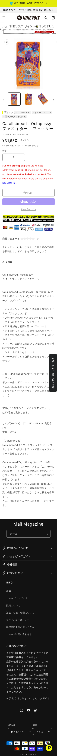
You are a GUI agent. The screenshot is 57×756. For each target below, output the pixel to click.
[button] (3, 17)
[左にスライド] (3, 99)
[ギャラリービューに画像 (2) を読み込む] (28, 99)
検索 (8, 591)
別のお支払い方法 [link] (28, 209)
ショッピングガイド (16, 598)
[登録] (47, 534)
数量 (4, 151)
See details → (10, 182)
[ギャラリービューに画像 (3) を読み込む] (42, 99)
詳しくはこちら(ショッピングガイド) (30, 698)
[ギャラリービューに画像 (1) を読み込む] (14, 99)
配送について (13, 605)
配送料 (8, 146)
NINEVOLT (32, 754)
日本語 (39, 731)
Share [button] (9, 261)
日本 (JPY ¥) (17, 731)
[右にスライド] (53, 99)
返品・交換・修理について (20, 612)
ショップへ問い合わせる (19, 634)
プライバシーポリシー (17, 619)
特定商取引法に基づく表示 (20, 627)
